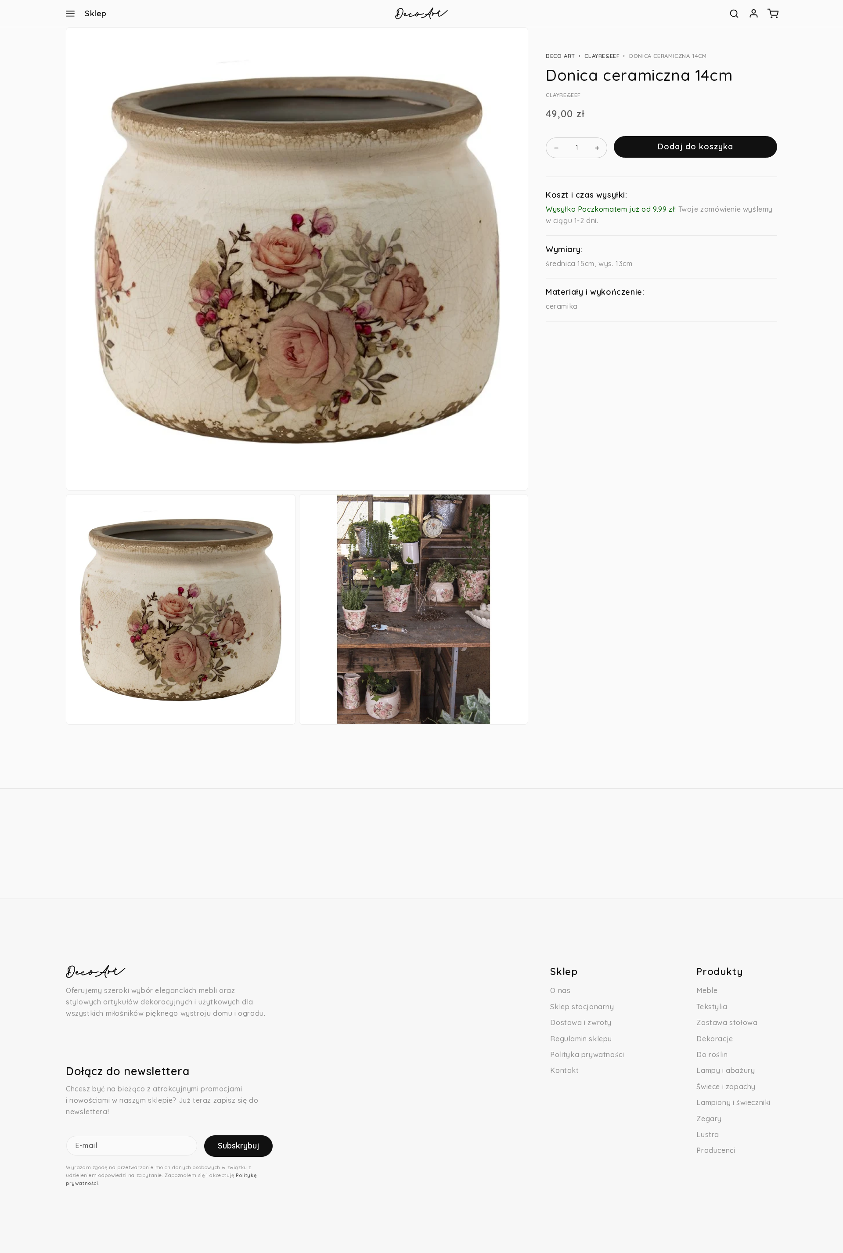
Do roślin (712, 1054)
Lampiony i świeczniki (733, 1102)
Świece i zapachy (726, 1086)
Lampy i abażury (725, 1070)
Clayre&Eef (602, 55)
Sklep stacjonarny (582, 1006)
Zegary (709, 1118)
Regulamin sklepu (581, 1038)
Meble (706, 990)
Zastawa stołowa (726, 1022)
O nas (560, 990)
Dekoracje (714, 1038)
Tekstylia (711, 1006)
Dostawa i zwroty (581, 1022)
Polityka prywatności (587, 1054)
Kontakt (564, 1070)
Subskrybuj (238, 1146)
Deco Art (560, 55)
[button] (70, 13)
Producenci (715, 1150)
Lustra (707, 1134)
